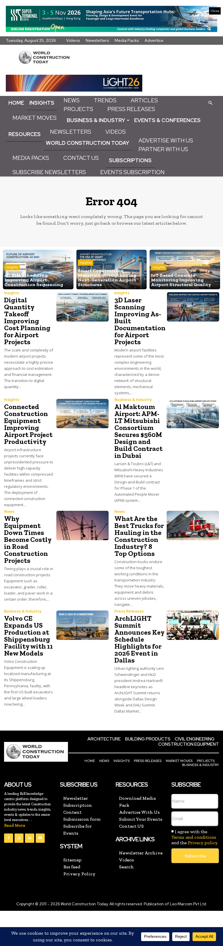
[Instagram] (19, 838)
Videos (73, 40)
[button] (210, 102)
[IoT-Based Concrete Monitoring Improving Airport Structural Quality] (185, 269)
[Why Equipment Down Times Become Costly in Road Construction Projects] (82, 525)
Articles (144, 100)
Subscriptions (130, 160)
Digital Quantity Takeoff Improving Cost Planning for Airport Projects (27, 321)
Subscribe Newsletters (49, 172)
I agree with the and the (194, 837)
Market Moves (34, 118)
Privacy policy (202, 842)
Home (16, 102)
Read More (14, 825)
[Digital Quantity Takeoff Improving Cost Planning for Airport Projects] (82, 307)
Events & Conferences (167, 120)
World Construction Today (87, 143)
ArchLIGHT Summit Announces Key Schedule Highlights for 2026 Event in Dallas (139, 639)
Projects (78, 109)
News (72, 100)
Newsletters (97, 40)
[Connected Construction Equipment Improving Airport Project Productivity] (82, 413)
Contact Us (81, 158)
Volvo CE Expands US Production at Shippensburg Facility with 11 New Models (28, 635)
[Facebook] (8, 838)
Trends (105, 100)
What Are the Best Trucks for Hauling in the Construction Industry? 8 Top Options (139, 536)
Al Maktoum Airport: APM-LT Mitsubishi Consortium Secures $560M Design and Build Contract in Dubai (138, 431)
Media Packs (127, 40)
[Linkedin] (29, 838)
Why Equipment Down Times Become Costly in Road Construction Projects (28, 539)
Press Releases (131, 109)
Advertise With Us (166, 140)
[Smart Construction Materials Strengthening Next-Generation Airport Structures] (111, 269)
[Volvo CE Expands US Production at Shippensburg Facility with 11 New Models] (82, 625)
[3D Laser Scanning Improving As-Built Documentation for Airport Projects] (193, 307)
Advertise (154, 40)
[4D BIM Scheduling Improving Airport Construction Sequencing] (38, 269)
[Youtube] (40, 838)
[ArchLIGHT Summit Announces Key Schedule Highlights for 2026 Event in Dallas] (193, 625)
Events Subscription (132, 172)
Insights (41, 102)
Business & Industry (96, 120)
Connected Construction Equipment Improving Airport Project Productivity (28, 424)
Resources (24, 134)
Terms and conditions (193, 837)
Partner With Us (163, 149)
